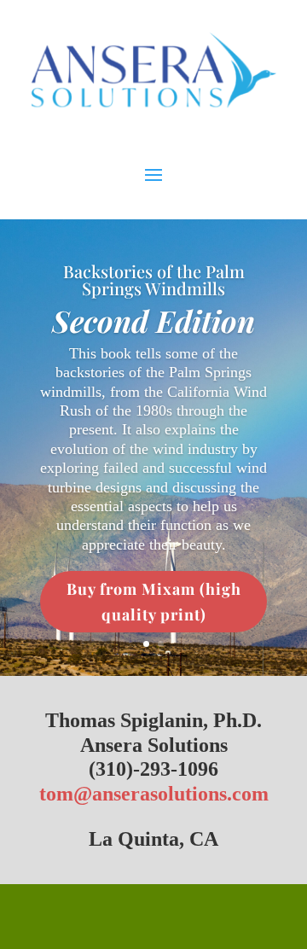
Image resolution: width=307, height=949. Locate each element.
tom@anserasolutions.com (154, 794)
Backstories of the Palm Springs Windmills (154, 279)
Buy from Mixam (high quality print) (154, 602)
